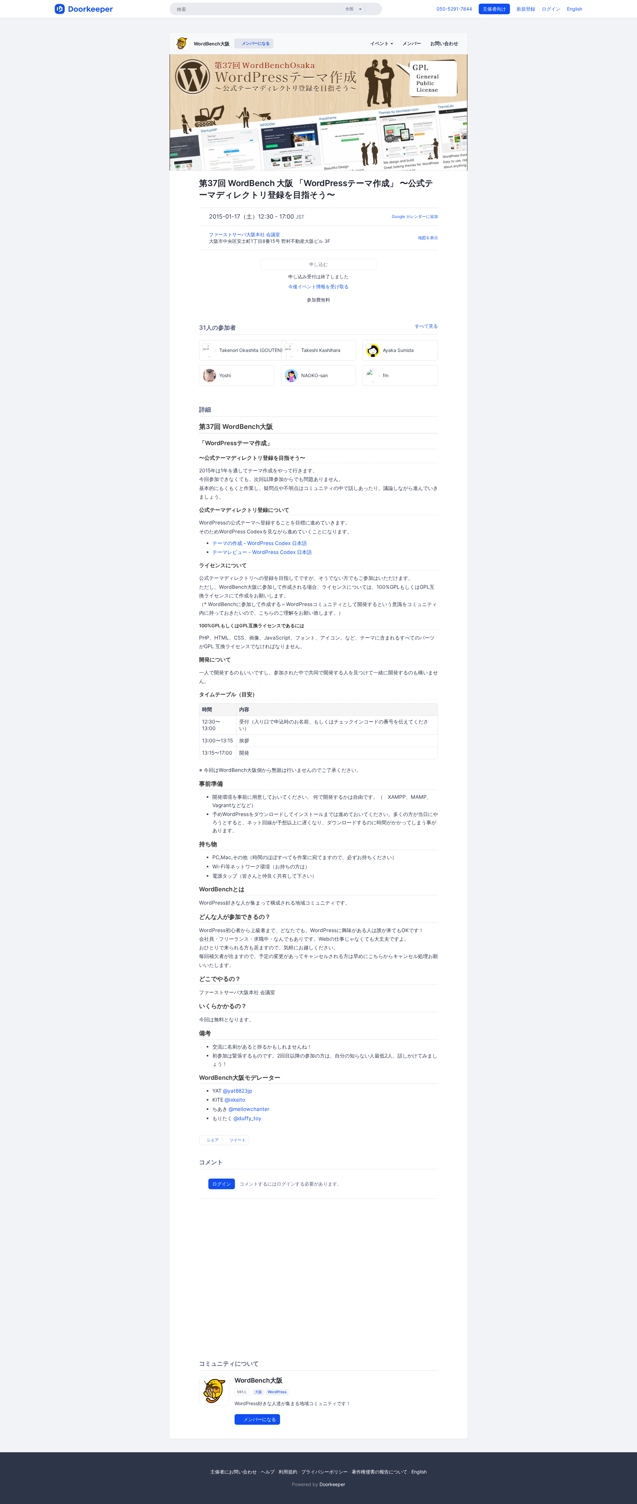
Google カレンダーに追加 (415, 216)
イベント (380, 43)
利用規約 (288, 1471)
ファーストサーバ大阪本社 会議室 (245, 234)
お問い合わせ (444, 43)
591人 (242, 1392)
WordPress (277, 1392)
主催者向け (494, 9)
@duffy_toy (247, 1118)
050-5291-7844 (454, 9)
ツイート (237, 1139)
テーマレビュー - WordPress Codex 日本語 (262, 552)
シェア (212, 1139)
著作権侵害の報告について (379, 1471)
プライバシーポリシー (324, 1471)
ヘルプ (268, 1471)
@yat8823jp (237, 1091)
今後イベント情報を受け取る (318, 286)
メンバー (411, 43)
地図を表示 (428, 237)
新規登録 (526, 9)
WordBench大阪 (212, 43)
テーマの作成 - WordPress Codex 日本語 (259, 543)
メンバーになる (255, 43)
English (574, 9)
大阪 (258, 1392)
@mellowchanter (249, 1109)
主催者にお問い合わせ (233, 1471)
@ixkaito (235, 1100)
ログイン (551, 9)
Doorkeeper (332, 1484)
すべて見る (426, 326)
